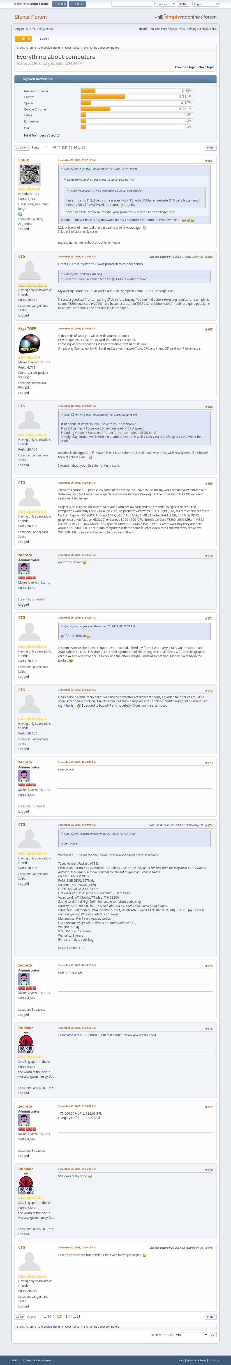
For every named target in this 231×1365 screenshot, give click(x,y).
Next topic (206, 67)
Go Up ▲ (214, 1360)
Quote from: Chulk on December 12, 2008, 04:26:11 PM (100, 180)
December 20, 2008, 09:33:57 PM (77, 555)
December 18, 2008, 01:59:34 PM (77, 406)
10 (54, 147)
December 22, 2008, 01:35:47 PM (77, 1169)
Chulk (23, 160)
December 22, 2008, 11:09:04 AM (77, 824)
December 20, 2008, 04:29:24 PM (77, 482)
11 (59, 147)
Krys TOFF (27, 328)
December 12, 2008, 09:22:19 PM (77, 160)
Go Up (20, 1316)
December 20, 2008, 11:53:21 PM (77, 617)
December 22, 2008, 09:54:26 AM (77, 689)
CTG (21, 256)
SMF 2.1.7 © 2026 (21, 1360)
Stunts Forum (30, 17)
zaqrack (25, 554)
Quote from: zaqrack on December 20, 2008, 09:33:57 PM (99, 626)
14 (75, 147)
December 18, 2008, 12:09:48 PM (77, 328)
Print (211, 147)
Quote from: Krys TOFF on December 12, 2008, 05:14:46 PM (100, 169)
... (50, 147)
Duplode (25, 1027)
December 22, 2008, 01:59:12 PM (77, 1247)
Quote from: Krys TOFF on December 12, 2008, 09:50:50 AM (106, 191)
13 (70, 147)
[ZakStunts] (20, 594)
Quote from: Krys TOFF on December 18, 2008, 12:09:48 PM (100, 415)
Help (181, 1360)
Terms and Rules (196, 1360)
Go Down (22, 147)
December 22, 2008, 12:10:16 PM (77, 965)
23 (83, 147)
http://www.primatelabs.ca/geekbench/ (116, 264)
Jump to (156, 1334)
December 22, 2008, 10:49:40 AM (77, 762)
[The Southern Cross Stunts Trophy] (20, 1082)
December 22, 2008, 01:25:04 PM (77, 1106)
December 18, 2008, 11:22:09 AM (77, 256)
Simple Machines (42, 1360)
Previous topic (185, 67)
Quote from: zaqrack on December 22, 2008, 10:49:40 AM (99, 834)
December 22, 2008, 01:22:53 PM (77, 1027)
